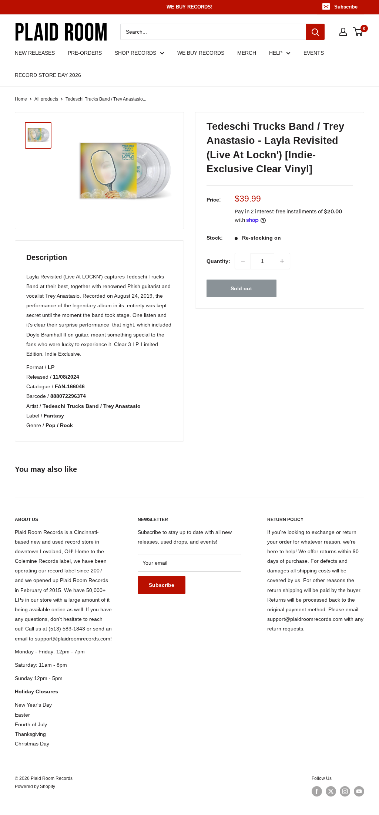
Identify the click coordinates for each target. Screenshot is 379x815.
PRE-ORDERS (85, 53)
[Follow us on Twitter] (331, 791)
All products (46, 99)
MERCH (246, 53)
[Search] (315, 32)
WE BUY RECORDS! (189, 7)
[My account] (343, 32)
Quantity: (218, 261)
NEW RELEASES (35, 53)
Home (21, 99)
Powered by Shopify (35, 786)
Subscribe (346, 7)
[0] (358, 31)
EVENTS (313, 53)
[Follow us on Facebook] (317, 791)
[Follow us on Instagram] (345, 791)
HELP (275, 53)
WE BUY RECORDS (200, 53)
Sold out (241, 288)
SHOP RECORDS (135, 53)
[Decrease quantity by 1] (243, 261)
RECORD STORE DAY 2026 (48, 75)
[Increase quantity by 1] (282, 261)
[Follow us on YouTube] (359, 791)
